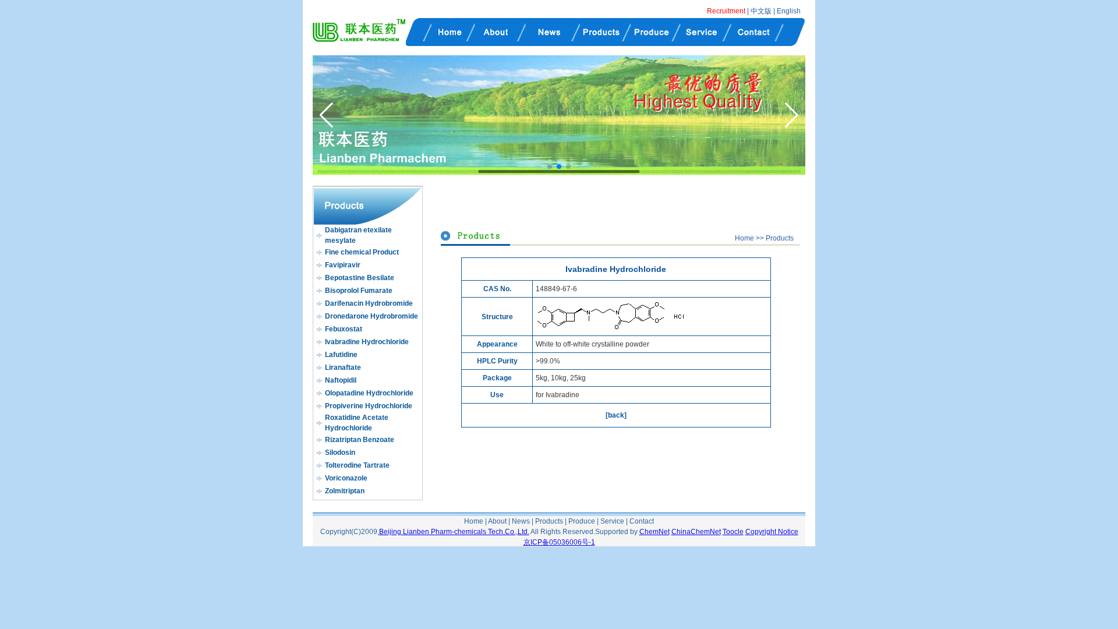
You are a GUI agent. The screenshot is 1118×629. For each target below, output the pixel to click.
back (616, 415)
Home (744, 238)
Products (780, 238)
